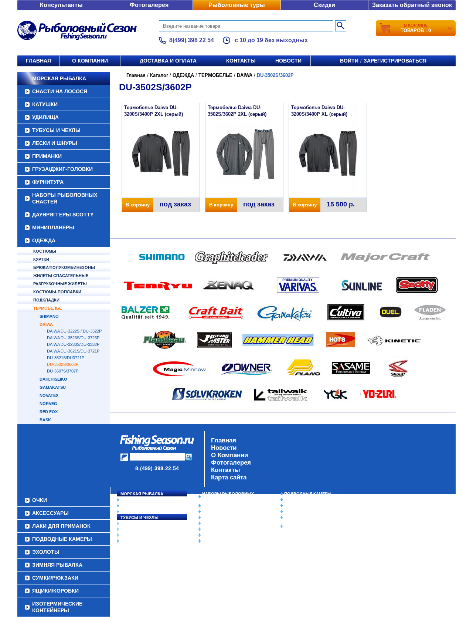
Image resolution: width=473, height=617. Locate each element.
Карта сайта (228, 477)
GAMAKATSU (53, 387)
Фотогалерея (149, 5)
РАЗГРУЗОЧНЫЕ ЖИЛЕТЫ (60, 283)
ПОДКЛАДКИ (46, 300)
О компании (90, 61)
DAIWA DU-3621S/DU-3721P (73, 351)
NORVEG (48, 403)
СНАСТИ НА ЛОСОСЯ (59, 91)
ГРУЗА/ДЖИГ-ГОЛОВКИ (62, 169)
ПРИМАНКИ (47, 156)
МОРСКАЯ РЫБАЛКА (59, 78)
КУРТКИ (41, 259)
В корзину (138, 205)
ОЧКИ (208, 529)
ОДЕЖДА (43, 240)
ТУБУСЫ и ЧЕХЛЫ (56, 130)
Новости (288, 61)
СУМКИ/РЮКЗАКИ (302, 511)
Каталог (159, 75)
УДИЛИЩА (45, 117)
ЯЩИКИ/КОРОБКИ (302, 517)
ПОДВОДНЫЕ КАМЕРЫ (307, 494)
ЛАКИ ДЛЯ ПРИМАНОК (225, 541)
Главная (38, 61)
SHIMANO (49, 316)
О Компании (229, 455)
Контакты (241, 61)
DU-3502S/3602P (62, 364)
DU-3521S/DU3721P (65, 357)
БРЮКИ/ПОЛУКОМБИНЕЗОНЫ (64, 267)
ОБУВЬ (209, 523)
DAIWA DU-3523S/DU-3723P (73, 338)
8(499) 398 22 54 (191, 40)
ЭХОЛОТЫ (295, 500)
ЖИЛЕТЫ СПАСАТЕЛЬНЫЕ (60, 275)
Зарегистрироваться (395, 61)
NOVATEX (49, 395)
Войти (349, 61)
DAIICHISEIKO (53, 379)
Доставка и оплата (168, 61)
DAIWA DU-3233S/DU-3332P (73, 344)
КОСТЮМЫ (44, 251)
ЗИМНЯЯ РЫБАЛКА (304, 505)
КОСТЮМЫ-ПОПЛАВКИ (57, 292)
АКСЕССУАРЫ (216, 535)
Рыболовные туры (236, 5)
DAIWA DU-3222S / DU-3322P (74, 331)
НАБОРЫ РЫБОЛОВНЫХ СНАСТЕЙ (64, 198)
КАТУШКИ (45, 104)
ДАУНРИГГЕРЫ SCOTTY (62, 215)
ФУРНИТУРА (48, 182)
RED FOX (49, 411)
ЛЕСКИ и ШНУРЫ (54, 143)
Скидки (324, 5)
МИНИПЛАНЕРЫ (53, 227)
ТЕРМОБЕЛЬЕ (47, 308)
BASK (45, 420)
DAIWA (46, 324)
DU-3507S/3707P (62, 371)
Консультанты (61, 5)
